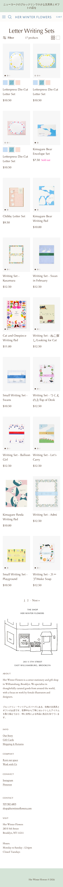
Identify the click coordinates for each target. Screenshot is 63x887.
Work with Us (10, 764)
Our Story (8, 735)
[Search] (11, 17)
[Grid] (53, 38)
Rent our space (10, 760)
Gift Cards (8, 739)
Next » (36, 600)
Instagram (8, 780)
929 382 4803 (9, 804)
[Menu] (4, 17)
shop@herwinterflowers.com (17, 808)
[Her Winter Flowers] (33, 17)
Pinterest (7, 784)
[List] (58, 38)
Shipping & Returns (13, 744)
